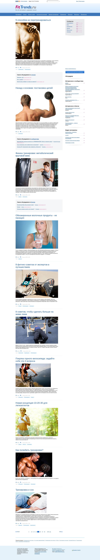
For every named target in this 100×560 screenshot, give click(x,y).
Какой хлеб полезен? (69, 119)
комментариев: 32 (49, 146)
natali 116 (41, 144)
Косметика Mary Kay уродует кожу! (25, 204)
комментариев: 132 (40, 81)
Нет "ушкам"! (20, 79)
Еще (60, 531)
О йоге (57, 540)
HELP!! (66, 83)
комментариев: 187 (27, 79)
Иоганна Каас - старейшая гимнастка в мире (71, 133)
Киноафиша (18, 14)
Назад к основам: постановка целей (34, 88)
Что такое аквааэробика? (39, 540)
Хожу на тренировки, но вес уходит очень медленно (72, 109)
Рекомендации (27, 69)
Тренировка (25, 196)
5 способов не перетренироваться (33, 20)
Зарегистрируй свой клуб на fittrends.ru (75, 72)
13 (33, 531)
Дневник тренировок (53, 14)
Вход (77, 1)
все (50, 531)
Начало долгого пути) (69, 112)
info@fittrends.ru (59, 550)
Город (30, 1)
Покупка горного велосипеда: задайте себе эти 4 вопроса (35, 359)
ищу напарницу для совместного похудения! (28, 144)
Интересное (37, 553)
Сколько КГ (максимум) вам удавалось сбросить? (29, 146)
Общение (70, 14)
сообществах (35, 139)
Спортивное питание (63, 540)
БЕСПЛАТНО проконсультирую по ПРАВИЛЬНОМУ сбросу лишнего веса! (34, 141)
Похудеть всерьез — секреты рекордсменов (71, 124)
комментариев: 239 (27, 77)
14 (36, 531)
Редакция (37, 209)
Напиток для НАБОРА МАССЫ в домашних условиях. (72, 116)
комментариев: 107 (42, 204)
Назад (18, 531)
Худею (18, 207)
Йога (68, 24)
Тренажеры (21, 397)
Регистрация (81, 1)
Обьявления (84, 14)
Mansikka (44, 146)
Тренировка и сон (25, 490)
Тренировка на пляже (69, 142)
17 (42, 531)
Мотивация (20, 133)
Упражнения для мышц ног (24, 541)
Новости (24, 444)
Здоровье (20, 525)
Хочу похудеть (68, 96)
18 (44, 531)
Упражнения (63, 14)
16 (40, 531)
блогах (33, 202)
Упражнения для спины (29, 540)
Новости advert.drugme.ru (70, 68)
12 (31, 531)
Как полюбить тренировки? (29, 450)
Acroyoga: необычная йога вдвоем (72, 140)
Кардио (20, 196)
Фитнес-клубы (31, 14)
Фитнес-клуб (69, 30)
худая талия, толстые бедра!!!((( (72, 93)
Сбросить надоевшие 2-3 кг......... (72, 100)
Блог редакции (24, 1)
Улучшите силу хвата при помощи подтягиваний (72, 138)
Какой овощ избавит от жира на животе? (26, 81)
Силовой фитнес (72, 540)
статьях (33, 75)
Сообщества (70, 21)
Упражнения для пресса (50, 540)
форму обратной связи (59, 551)
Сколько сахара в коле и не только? (25, 209)
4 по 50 (66, 135)
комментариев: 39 (47, 144)
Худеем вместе (70, 23)
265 (48, 531)
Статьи (24, 14)
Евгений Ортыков (57, 141)
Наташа (36, 204)
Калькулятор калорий (42, 14)
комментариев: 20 (43, 209)
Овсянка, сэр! (20, 77)
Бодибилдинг (21, 69)
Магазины (76, 14)
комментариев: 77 (20, 142)
